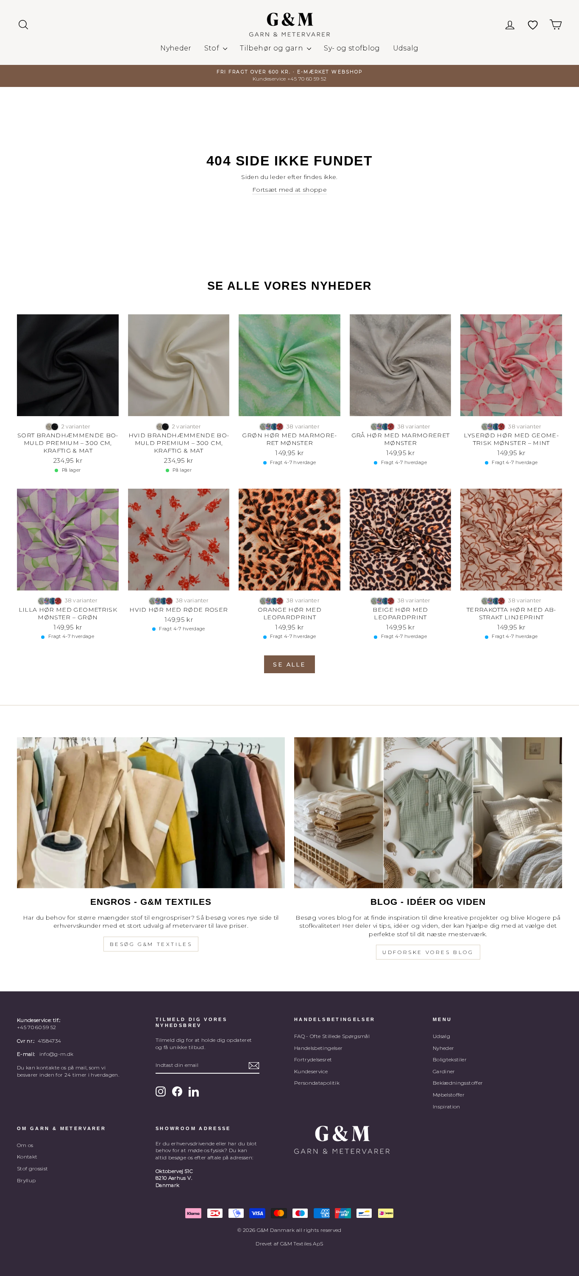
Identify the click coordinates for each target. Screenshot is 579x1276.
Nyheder (175, 48)
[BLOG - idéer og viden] (428, 812)
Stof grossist (32, 1168)
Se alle (289, 664)
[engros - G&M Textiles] (151, 812)
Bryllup (26, 1180)
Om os (25, 1145)
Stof (212, 48)
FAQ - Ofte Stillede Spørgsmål (332, 1036)
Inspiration (446, 1106)
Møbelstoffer (449, 1094)
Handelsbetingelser (318, 1048)
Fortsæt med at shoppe (289, 189)
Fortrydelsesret (313, 1059)
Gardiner (444, 1071)
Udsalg (406, 48)
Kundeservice (311, 1071)
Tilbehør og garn (272, 48)
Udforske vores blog (427, 952)
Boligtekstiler (450, 1059)
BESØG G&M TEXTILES (151, 944)
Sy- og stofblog (352, 48)
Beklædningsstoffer (458, 1083)
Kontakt (27, 1156)
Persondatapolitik (317, 1083)
